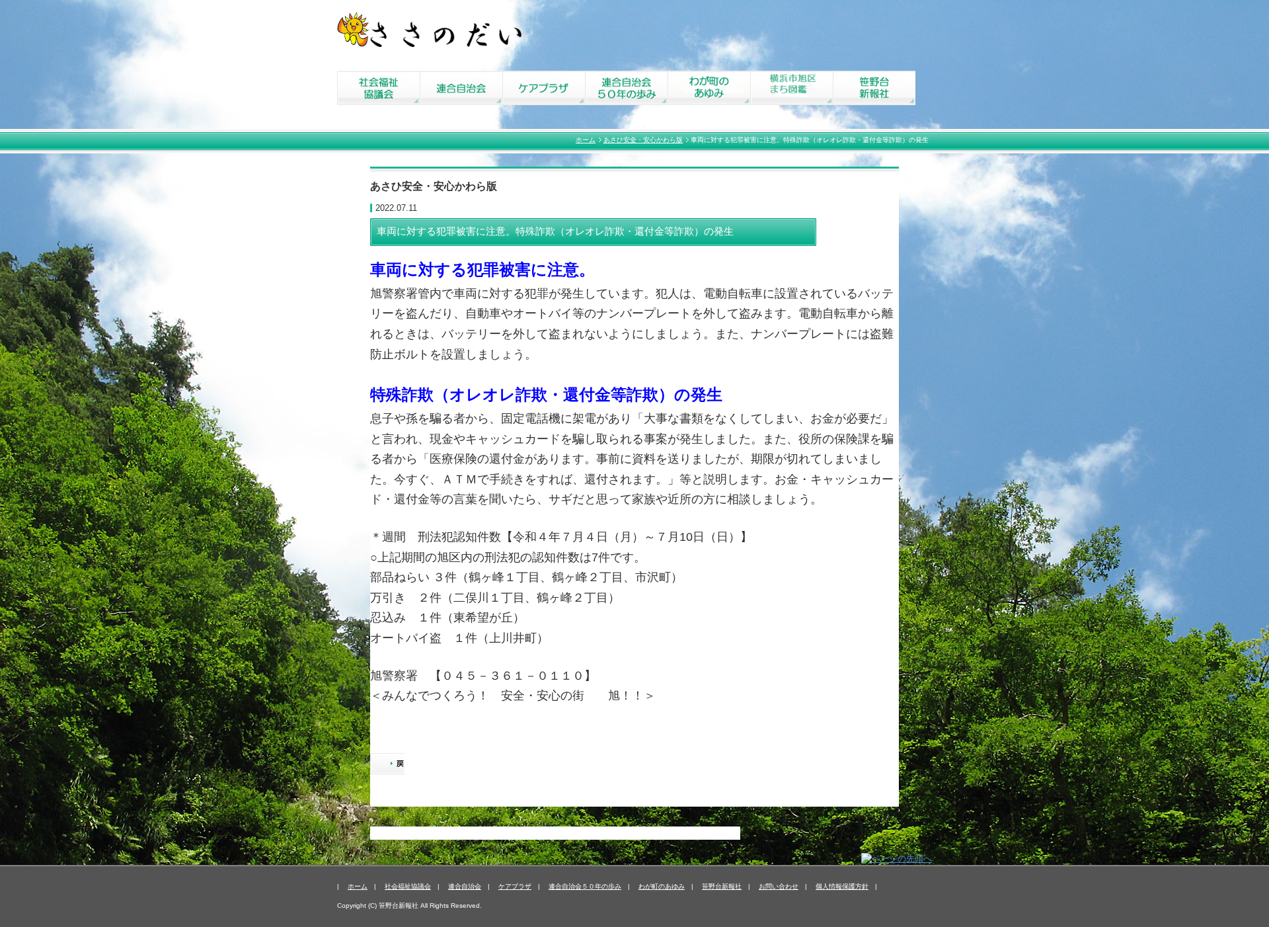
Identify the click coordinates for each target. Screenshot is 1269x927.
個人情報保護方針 (842, 886)
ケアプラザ (514, 886)
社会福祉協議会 (408, 886)
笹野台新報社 (722, 886)
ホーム (586, 139)
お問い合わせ (778, 886)
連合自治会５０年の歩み (585, 886)
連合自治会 (464, 886)
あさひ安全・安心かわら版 (643, 139)
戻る (387, 765)
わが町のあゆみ (661, 886)
